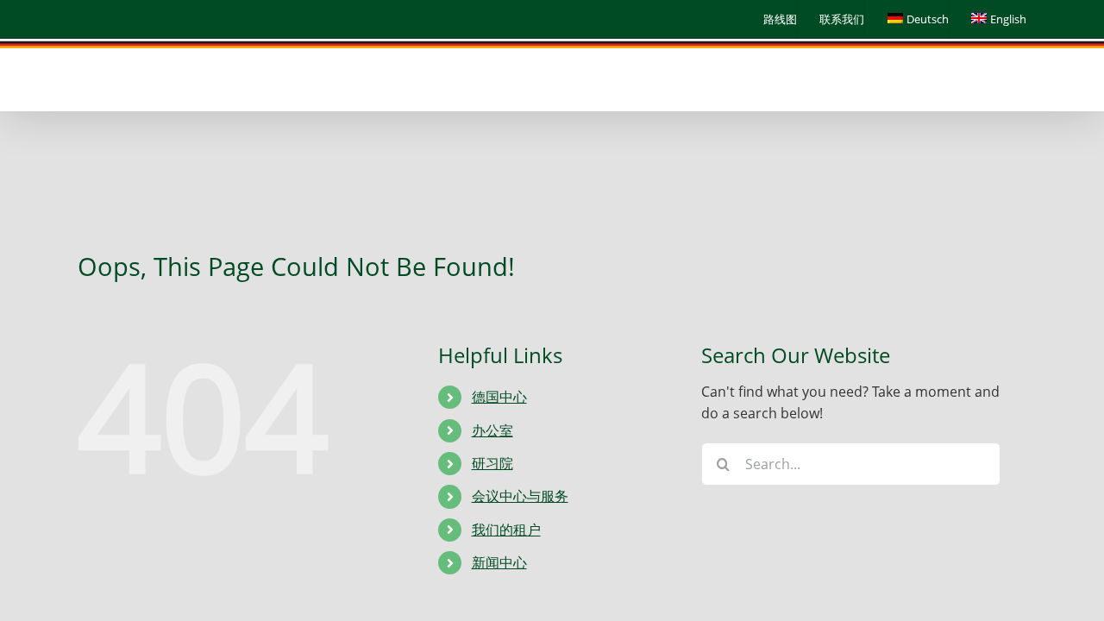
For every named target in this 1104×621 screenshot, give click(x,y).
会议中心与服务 (520, 495)
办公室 (492, 430)
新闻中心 (499, 562)
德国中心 (499, 396)
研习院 (492, 463)
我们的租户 (506, 529)
